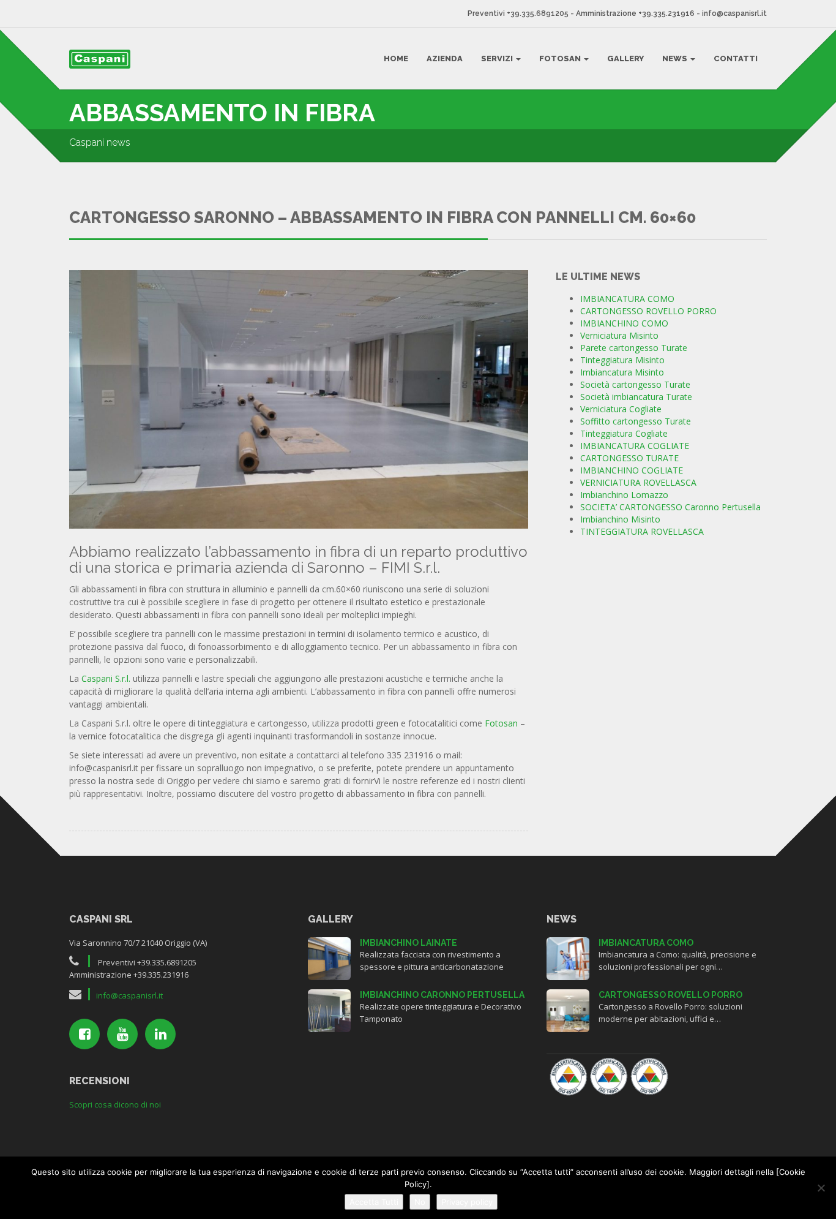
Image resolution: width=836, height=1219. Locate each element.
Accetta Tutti (373, 1202)
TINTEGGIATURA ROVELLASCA (642, 531)
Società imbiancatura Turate (636, 396)
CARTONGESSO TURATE (629, 458)
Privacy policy (467, 1202)
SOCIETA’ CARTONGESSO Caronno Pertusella (670, 507)
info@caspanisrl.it (734, 13)
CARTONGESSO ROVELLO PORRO (648, 311)
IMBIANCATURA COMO (627, 298)
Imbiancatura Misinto (622, 372)
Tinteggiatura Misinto (622, 360)
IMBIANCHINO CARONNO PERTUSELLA (442, 995)
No (419, 1202)
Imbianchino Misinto (620, 519)
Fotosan (561, 58)
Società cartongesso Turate (635, 384)
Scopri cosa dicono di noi (115, 1104)
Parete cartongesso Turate (633, 347)
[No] (821, 1188)
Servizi (498, 58)
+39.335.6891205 (538, 13)
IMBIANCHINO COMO (624, 323)
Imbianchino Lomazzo (624, 494)
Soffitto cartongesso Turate (635, 421)
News (675, 58)
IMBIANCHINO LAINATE (408, 943)
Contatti (736, 58)
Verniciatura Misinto (619, 335)
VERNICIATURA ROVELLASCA (638, 482)
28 (568, 957)
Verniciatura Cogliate (621, 409)
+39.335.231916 (666, 13)
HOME (396, 58)
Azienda (445, 58)
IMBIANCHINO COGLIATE (631, 470)
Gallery (625, 58)
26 (568, 1009)
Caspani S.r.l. (105, 678)
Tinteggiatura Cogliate (624, 433)
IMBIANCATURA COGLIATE (634, 445)
